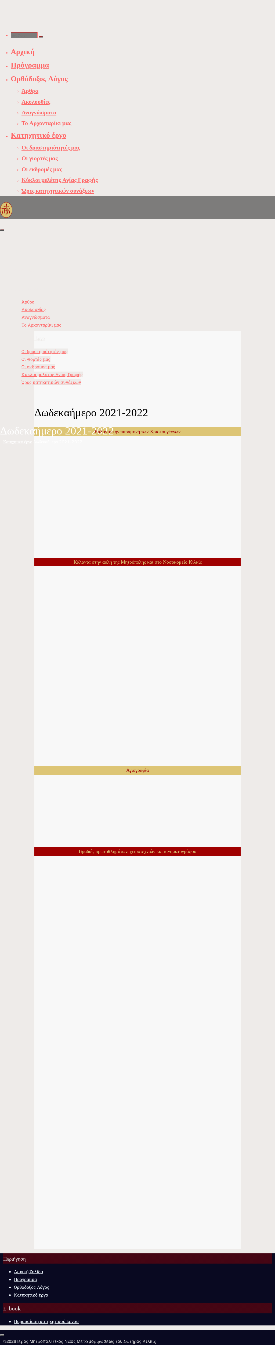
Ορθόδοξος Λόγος (31, 1287)
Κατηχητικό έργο (17, 441)
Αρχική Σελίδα (28, 1271)
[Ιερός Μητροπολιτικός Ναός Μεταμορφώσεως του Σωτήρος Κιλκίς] (6, 209)
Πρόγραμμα (25, 1279)
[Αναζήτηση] (41, 37)
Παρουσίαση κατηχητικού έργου (46, 1321)
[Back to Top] (2, 1335)
